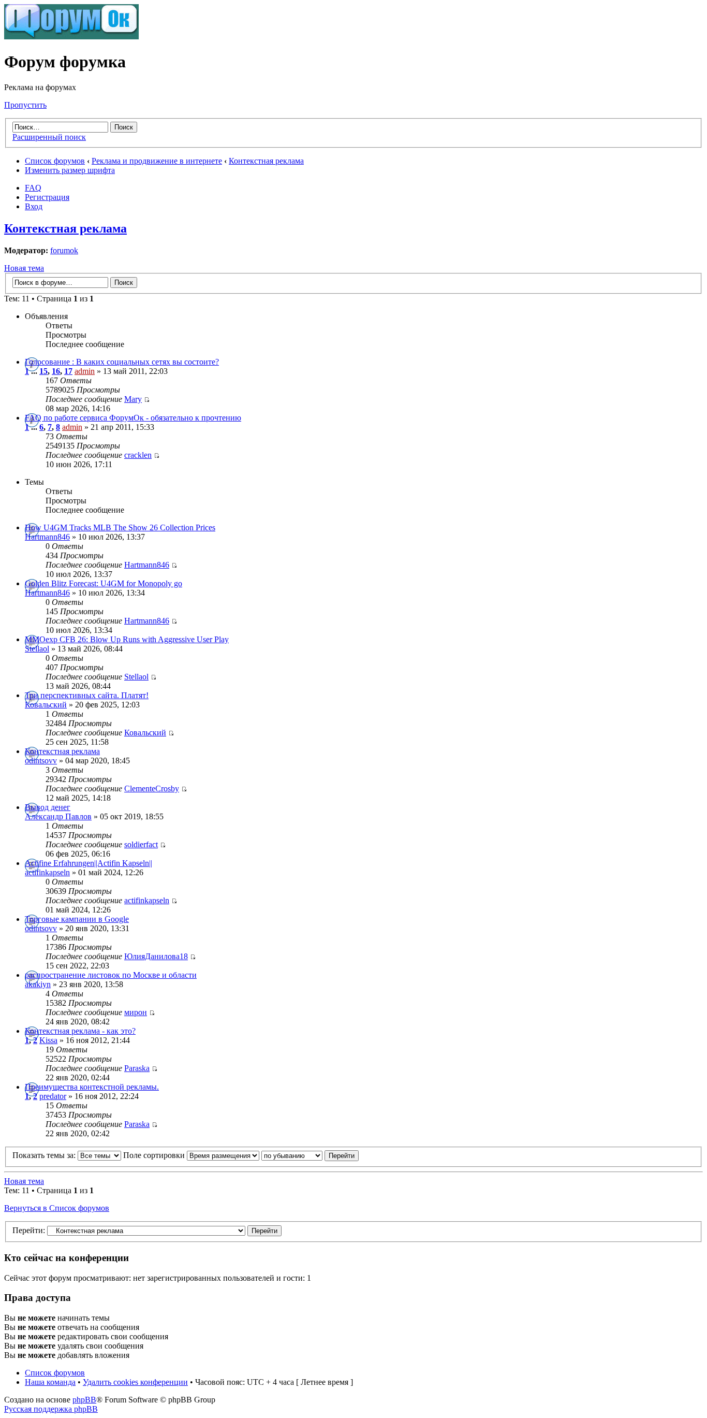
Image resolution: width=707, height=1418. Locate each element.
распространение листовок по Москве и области (111, 975)
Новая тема (24, 268)
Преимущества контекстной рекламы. (92, 1086)
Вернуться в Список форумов (56, 1208)
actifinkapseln (47, 872)
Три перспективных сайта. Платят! (87, 695)
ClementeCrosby (151, 788)
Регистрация (47, 197)
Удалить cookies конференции (135, 1382)
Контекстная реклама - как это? (80, 1030)
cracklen (138, 455)
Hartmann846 (47, 536)
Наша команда (50, 1382)
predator (52, 1096)
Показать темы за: (45, 1155)
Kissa (48, 1040)
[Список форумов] (71, 36)
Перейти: (28, 1230)
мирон (135, 1012)
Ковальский (46, 704)
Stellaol (37, 648)
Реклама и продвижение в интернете (157, 160)
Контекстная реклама (266, 160)
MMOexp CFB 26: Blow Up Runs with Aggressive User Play (127, 639)
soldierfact (141, 844)
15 (43, 371)
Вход (33, 206)
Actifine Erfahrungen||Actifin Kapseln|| (88, 863)
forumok (64, 250)
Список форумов (55, 160)
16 (56, 371)
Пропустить (25, 104)
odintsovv (41, 760)
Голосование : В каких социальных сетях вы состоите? (122, 361)
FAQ (33, 187)
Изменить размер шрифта (70, 170)
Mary (133, 399)
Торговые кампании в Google (77, 919)
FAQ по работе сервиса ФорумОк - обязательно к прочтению (133, 417)
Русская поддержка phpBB (51, 1409)
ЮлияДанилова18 (156, 956)
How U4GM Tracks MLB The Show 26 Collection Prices (120, 527)
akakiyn (38, 984)
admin (85, 371)
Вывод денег (47, 807)
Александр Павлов (58, 816)
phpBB (84, 1399)
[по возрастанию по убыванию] (310, 1155)
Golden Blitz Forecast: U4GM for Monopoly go (103, 583)
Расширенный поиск (49, 137)
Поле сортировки (155, 1155)
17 (68, 371)
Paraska (137, 1068)
